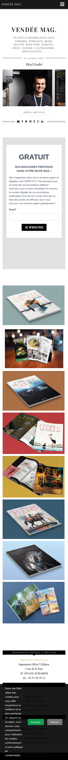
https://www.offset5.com (34, 660)
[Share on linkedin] (42, 121)
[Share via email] (18, 121)
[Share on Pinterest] (30, 121)
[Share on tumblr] (34, 121)
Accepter (36, 722)
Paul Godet (34, 64)
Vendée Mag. (34, 30)
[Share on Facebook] (22, 121)
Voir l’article (34, 112)
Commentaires (56, 121)
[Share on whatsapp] (38, 121)
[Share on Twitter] (26, 121)
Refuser (54, 722)
